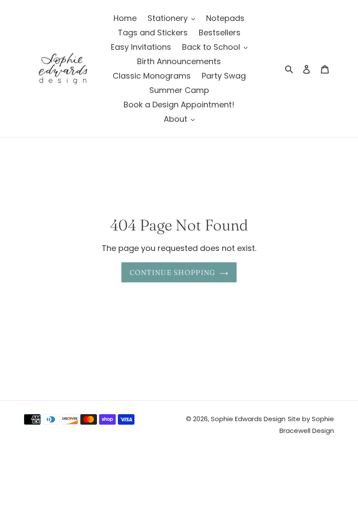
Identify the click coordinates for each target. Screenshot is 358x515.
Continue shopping (173, 272)
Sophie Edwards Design (248, 418)
